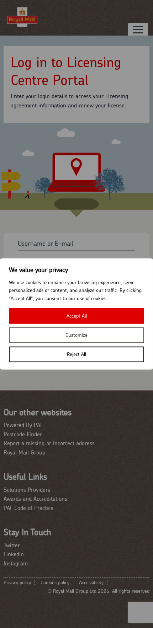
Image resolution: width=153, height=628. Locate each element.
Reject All (76, 354)
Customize (76, 335)
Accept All (77, 316)
